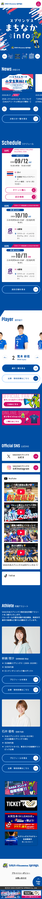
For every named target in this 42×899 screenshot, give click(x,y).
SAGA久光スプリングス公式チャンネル (19, 565)
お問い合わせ (21, 878)
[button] (4, 56)
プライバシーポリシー (21, 873)
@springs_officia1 (12, 581)
